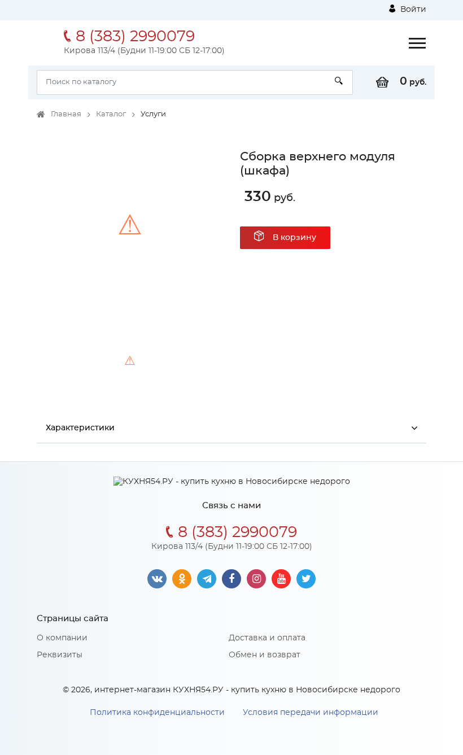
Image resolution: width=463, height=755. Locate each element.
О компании (62, 638)
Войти (412, 10)
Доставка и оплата (267, 638)
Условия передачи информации (310, 713)
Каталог (111, 114)
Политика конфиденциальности (157, 713)
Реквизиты (59, 655)
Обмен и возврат (264, 655)
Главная (66, 114)
